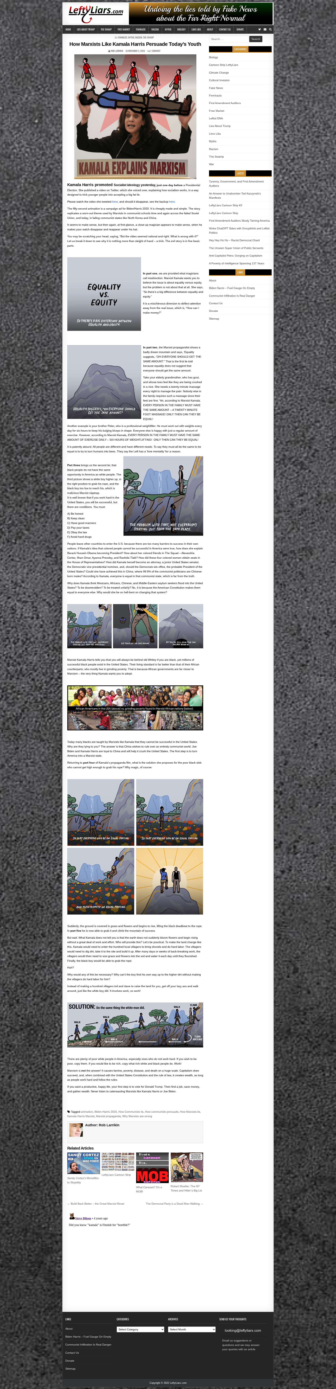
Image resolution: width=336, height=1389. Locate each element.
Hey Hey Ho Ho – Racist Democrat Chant (234, 240)
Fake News (216, 87)
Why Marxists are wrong (137, 1116)
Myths (168, 29)
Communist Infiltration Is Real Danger (232, 295)
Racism (155, 29)
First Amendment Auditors (225, 103)
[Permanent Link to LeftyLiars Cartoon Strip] (118, 1161)
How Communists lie (131, 1111)
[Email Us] (265, 29)
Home (68, 29)
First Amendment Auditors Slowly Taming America (239, 220)
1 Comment (155, 50)
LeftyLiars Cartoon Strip (116, 1174)
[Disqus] (135, 1260)
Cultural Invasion (219, 80)
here (115, 201)
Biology (181, 29)
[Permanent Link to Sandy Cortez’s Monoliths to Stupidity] (83, 1163)
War (211, 164)
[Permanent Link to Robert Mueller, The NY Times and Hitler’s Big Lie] (187, 1167)
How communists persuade (161, 1111)
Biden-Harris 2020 (105, 1111)
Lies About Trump (86, 29)
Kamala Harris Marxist (80, 1116)
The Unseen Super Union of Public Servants (236, 248)
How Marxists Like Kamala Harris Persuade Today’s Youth (135, 44)
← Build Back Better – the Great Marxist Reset (95, 1203)
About (210, 29)
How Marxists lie (190, 1111)
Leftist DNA (216, 118)
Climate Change (219, 72)
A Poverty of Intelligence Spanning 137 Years (236, 263)
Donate (240, 29)
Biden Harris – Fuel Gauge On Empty (232, 288)
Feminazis (140, 29)
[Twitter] (259, 29)
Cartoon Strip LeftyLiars (223, 64)
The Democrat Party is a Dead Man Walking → (174, 1203)
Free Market (124, 29)
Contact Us (225, 29)
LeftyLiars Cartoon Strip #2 (225, 205)
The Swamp (106, 29)
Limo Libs (196, 29)
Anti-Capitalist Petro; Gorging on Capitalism (235, 255)
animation (87, 1111)
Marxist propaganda (108, 1116)
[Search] (270, 29)
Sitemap (214, 318)
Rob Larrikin (117, 50)
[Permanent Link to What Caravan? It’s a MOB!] (152, 1167)
